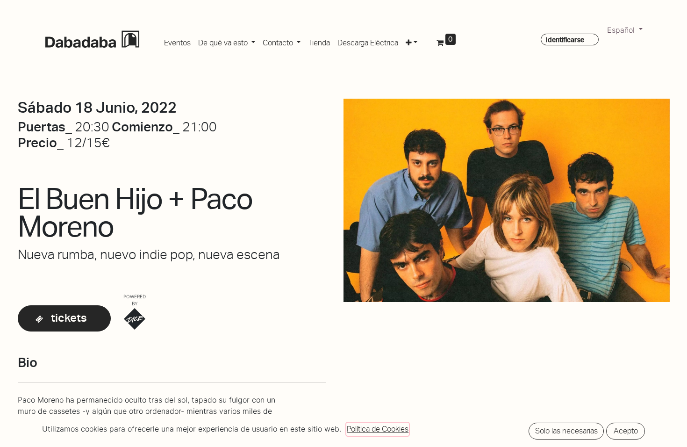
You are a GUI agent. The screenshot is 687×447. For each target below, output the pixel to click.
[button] (411, 41)
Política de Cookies (377, 429)
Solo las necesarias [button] (566, 430)
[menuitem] (177, 41)
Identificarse (565, 39)
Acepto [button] (626, 430)
